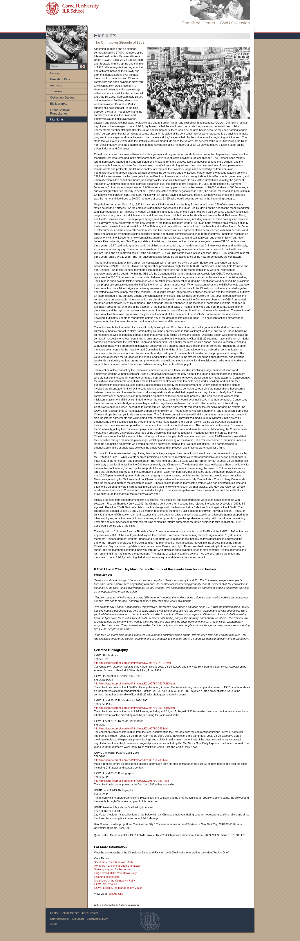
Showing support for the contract (113, 869)
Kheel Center (90, 913)
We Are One (116, 893)
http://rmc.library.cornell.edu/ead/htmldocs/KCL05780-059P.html (132, 780)
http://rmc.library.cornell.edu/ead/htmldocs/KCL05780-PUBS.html (132, 662)
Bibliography (58, 103)
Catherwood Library (97, 919)
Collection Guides (62, 97)
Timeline (56, 91)
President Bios (60, 79)
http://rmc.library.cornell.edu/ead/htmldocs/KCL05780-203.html (131, 760)
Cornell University (59, 919)
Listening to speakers (106, 876)
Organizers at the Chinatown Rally (114, 880)
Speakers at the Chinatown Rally (113, 862)
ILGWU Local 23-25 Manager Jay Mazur (118, 887)
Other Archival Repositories (60, 111)
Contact (54, 913)
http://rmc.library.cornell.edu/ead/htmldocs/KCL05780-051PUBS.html (134, 683)
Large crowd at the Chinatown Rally (115, 873)
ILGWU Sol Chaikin (105, 884)
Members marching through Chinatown (117, 865)
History (55, 73)
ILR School (78, 919)
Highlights (57, 119)
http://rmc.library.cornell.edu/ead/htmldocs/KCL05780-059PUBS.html (134, 707)
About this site (70, 913)
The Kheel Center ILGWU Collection (216, 23)
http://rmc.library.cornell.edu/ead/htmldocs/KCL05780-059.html (131, 728)
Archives (56, 85)
